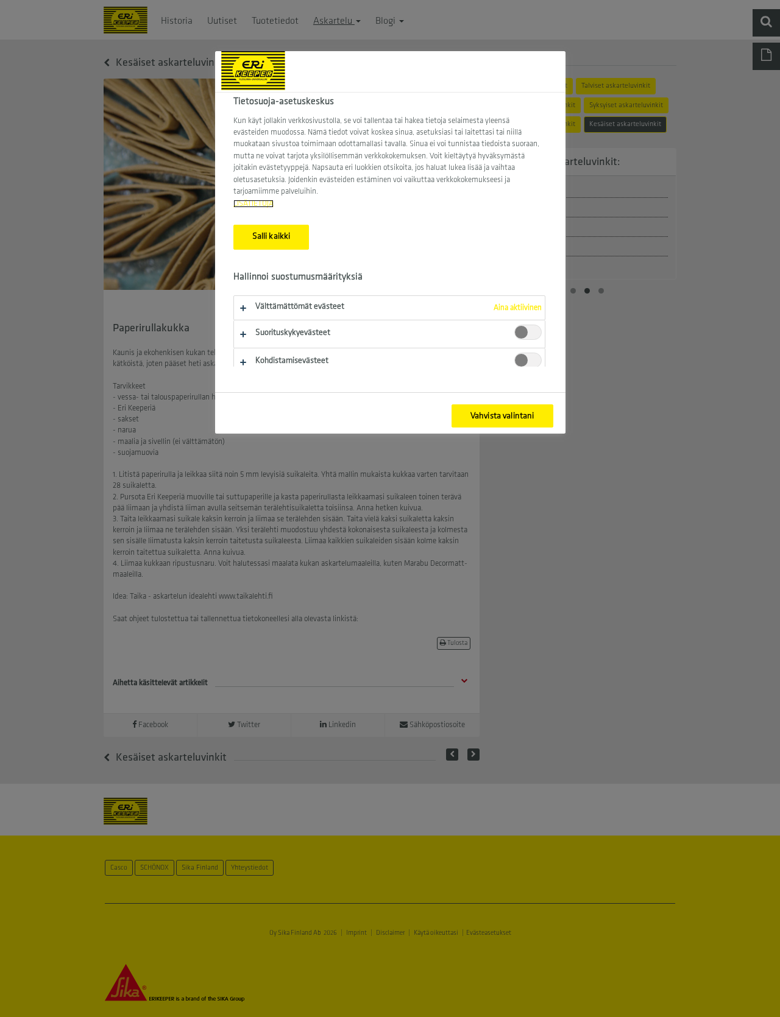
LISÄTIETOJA (253, 204)
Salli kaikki (271, 236)
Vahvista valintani (502, 416)
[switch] (528, 332)
